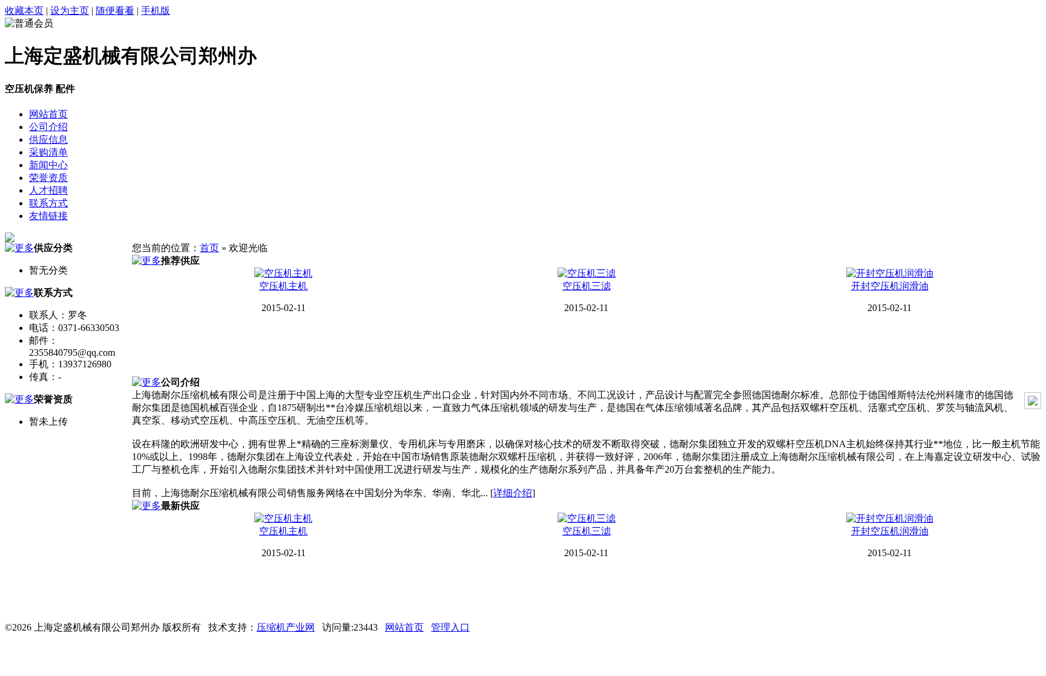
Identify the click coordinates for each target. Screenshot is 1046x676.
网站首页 (404, 627)
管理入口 (450, 627)
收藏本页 (24, 10)
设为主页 (69, 10)
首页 (209, 248)
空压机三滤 (586, 286)
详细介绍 (512, 493)
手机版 (155, 10)
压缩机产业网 (286, 627)
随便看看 (115, 10)
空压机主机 (283, 286)
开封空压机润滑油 (890, 286)
